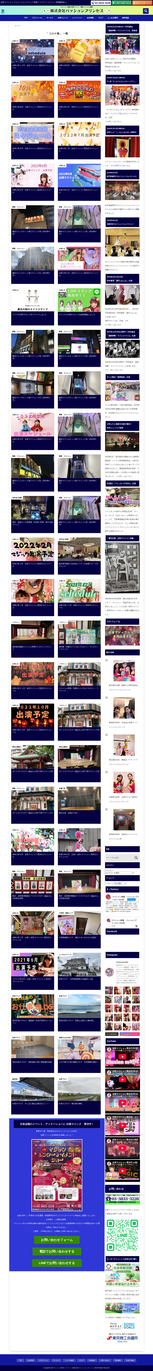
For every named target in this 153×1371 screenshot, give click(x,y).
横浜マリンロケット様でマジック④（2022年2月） (77, 399)
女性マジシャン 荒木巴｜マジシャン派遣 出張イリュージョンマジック (72, 1368)
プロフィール (37, 18)
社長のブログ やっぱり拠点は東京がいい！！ (31, 1104)
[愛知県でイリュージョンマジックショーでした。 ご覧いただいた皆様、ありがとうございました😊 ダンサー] (109, 1017)
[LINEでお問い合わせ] (122, 3)
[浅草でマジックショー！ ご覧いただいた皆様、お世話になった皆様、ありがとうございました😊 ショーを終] (127, 990)
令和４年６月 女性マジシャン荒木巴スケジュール (32, 191)
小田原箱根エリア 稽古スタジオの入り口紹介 (78, 937)
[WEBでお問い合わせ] (142, 3)
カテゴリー (109, 870)
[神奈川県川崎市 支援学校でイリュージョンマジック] (122, 243)
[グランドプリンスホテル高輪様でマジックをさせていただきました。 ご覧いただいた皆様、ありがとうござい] (118, 1017)
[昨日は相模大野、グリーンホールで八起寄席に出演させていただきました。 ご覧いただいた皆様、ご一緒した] (127, 1017)
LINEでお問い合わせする (57, 1263)
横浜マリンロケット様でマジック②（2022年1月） (77, 523)
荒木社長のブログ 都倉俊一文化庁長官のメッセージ (32, 1021)
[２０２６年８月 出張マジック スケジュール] (122, 635)
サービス (50, 18)
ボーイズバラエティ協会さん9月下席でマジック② (79, 771)
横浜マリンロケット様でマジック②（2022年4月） (77, 232)
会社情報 (90, 18)
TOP (26, 18)
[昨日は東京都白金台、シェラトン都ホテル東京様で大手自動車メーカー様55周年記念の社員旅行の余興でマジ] (127, 1008)
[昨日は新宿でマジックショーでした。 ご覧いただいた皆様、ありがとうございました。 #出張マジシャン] (109, 1008)
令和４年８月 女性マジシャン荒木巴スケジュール (32, 149)
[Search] (136, 858)
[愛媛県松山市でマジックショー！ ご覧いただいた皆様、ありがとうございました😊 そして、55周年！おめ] (118, 990)
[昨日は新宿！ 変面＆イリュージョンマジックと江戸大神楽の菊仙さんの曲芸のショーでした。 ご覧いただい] (109, 999)
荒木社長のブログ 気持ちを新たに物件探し (77, 1020)
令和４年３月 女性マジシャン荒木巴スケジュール (32, 440)
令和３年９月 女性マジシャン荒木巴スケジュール (32, 855)
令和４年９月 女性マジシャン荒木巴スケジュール (78, 108)
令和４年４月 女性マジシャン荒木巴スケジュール (78, 274)
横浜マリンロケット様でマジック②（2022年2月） (31, 482)
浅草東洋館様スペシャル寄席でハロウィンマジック (32, 648)
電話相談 (118, 1360)
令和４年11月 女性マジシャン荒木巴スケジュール (78, 66)
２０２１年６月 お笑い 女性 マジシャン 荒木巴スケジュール (31, 980)
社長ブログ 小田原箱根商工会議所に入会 (76, 979)
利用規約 (92, 1360)
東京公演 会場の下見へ (69, 813)
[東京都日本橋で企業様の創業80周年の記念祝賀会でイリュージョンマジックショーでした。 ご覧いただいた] (136, 1008)
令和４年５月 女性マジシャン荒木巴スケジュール (78, 191)
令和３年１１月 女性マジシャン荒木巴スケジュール (32, 689)
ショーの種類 (69, 1360)
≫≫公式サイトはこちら (120, 165)
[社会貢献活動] (122, 1274)
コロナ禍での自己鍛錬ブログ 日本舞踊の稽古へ (78, 1062)
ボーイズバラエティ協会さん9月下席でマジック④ (79, 730)
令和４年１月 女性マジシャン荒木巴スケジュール (32, 606)
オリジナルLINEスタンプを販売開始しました (77, 314)
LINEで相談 (130, 1360)
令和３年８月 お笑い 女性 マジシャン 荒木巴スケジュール (78, 855)
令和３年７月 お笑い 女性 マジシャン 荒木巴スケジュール (31, 938)
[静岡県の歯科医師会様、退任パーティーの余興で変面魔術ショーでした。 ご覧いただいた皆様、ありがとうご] (109, 1026)
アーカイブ (109, 883)
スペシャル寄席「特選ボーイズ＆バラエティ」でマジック (78, 689)
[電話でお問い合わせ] (101, 3)
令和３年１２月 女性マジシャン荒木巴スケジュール (78, 606)
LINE (114, 1214)
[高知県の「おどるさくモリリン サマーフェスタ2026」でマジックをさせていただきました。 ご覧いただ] (109, 990)
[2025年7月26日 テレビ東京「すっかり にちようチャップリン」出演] (122, 95)
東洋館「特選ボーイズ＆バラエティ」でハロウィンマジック (78, 648)
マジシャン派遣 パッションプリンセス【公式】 (124, 921)
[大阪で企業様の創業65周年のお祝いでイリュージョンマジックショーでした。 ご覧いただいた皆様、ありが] (136, 1026)
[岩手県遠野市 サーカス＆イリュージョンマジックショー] (122, 190)
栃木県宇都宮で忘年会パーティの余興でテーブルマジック (78, 565)
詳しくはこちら (116, 370)
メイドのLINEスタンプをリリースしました (29, 314)
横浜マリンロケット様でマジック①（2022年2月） (77, 482)
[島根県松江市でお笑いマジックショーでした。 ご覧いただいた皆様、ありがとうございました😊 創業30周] (136, 1017)
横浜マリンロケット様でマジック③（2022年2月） (77, 440)
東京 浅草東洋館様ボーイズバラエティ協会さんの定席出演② (78, 897)
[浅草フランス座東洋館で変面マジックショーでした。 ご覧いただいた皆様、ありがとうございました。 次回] (136, 999)
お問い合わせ (105, 1360)
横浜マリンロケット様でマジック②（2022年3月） (77, 357)
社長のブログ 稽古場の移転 (70, 1104)
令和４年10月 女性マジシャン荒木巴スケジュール (32, 108)
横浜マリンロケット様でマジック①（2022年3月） (31, 399)
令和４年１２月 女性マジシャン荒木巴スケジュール (32, 66)
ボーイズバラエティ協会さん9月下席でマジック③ (32, 771)
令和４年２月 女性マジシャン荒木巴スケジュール (32, 565)
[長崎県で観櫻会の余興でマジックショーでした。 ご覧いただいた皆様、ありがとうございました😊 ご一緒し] (118, 1026)
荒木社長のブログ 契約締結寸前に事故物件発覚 (32, 1062)
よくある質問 (113, 18)
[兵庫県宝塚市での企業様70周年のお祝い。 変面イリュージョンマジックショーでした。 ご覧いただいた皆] (127, 1026)
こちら (118, 70)
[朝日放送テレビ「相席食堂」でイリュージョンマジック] (122, 391)
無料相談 (125, 18)
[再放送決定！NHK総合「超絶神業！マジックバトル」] (122, 45)
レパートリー (77, 18)
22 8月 (113, 926)
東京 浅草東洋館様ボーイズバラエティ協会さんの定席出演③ (32, 897)
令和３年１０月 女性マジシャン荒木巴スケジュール (32, 731)
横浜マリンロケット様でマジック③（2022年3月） (31, 357)
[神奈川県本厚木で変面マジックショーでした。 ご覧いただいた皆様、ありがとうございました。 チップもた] (127, 999)
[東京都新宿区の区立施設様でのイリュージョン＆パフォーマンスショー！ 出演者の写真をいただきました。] (136, 990)
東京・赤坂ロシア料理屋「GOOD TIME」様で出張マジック (32, 523)
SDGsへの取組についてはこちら (122, 1317)
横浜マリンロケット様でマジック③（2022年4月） (31, 232)
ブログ (100, 18)
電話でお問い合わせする (57, 1251)
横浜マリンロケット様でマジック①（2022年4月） (31, 274)
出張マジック (63, 18)
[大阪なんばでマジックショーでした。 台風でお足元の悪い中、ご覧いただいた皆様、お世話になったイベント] (118, 1008)
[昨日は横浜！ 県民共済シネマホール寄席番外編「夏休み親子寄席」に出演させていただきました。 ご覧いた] (118, 999)
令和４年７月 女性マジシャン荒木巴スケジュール (78, 149)
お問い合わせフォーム (57, 1240)
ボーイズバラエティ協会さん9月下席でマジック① (32, 813)
